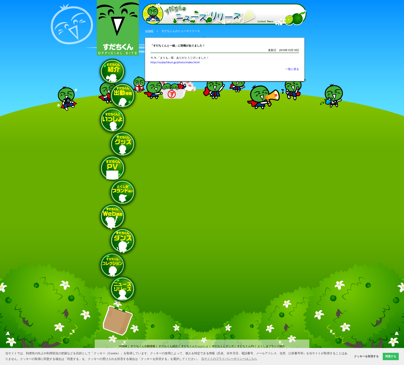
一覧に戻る (292, 69)
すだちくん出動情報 (143, 346)
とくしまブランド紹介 (271, 346)
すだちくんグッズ (223, 346)
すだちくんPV (245, 346)
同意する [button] (390, 356)
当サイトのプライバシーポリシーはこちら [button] (229, 358)
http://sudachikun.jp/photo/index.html (174, 62)
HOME (149, 31)
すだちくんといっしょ (195, 346)
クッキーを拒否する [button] (366, 356)
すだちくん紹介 (168, 346)
